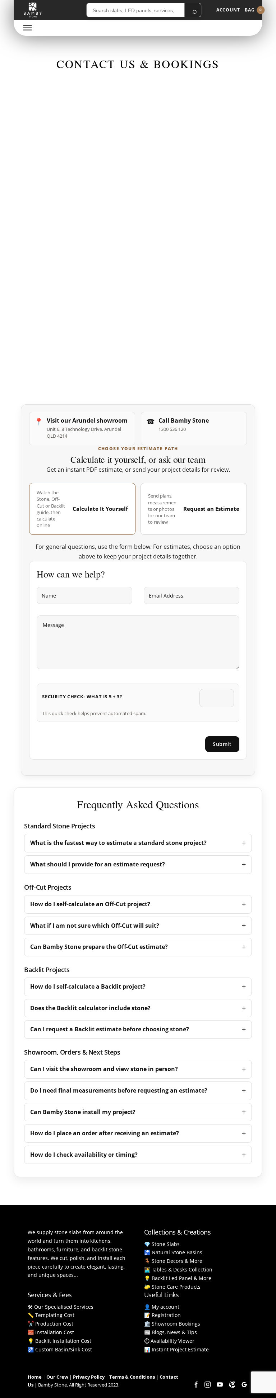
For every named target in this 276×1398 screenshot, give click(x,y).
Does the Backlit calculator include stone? (90, 1008)
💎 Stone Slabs (162, 1244)
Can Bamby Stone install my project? (82, 1112)
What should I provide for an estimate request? (97, 864)
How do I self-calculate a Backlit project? (88, 986)
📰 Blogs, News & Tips (170, 1332)
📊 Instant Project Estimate (176, 1349)
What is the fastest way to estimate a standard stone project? (118, 843)
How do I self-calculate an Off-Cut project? (90, 904)
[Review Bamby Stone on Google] (244, 1384)
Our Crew (57, 1377)
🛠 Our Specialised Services (60, 1306)
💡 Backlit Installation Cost (59, 1340)
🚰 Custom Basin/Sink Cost (60, 1349)
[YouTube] (219, 1384)
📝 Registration (162, 1315)
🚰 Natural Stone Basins (173, 1252)
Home (35, 1377)
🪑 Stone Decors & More (173, 1260)
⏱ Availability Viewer (169, 1340)
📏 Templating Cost (51, 1315)
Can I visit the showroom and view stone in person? (104, 1069)
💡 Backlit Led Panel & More (177, 1278)
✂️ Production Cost (50, 1323)
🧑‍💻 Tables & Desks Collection (178, 1269)
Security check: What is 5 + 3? (82, 696)
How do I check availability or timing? (84, 1155)
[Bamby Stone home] (32, 10)
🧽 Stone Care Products (172, 1286)
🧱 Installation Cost (51, 1332)
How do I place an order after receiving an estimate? (104, 1133)
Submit (222, 744)
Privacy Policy (89, 1377)
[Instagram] (207, 1384)
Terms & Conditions (132, 1377)
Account (228, 10)
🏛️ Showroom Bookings (172, 1323)
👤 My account (161, 1306)
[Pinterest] (231, 1384)
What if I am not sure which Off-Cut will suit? (94, 925)
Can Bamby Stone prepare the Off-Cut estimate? (99, 947)
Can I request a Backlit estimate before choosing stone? (109, 1029)
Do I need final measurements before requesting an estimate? (118, 1090)
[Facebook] (195, 1384)
